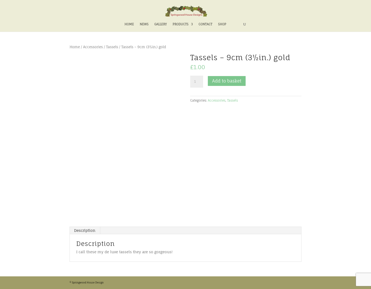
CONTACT (205, 24)
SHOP (222, 24)
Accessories (93, 47)
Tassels (112, 47)
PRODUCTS (181, 24)
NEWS (144, 24)
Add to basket (226, 81)
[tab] (84, 230)
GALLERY (160, 24)
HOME (129, 24)
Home (75, 47)
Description (84, 230)
